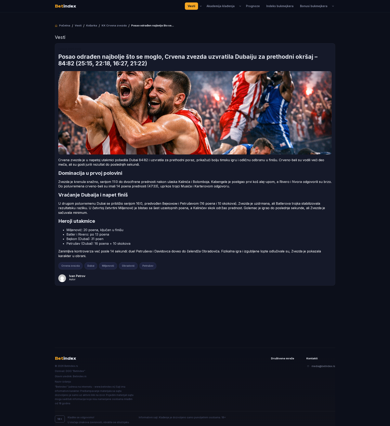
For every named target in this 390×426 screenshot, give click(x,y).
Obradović (128, 265)
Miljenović (108, 265)
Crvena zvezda (70, 265)
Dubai (90, 265)
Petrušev (147, 265)
